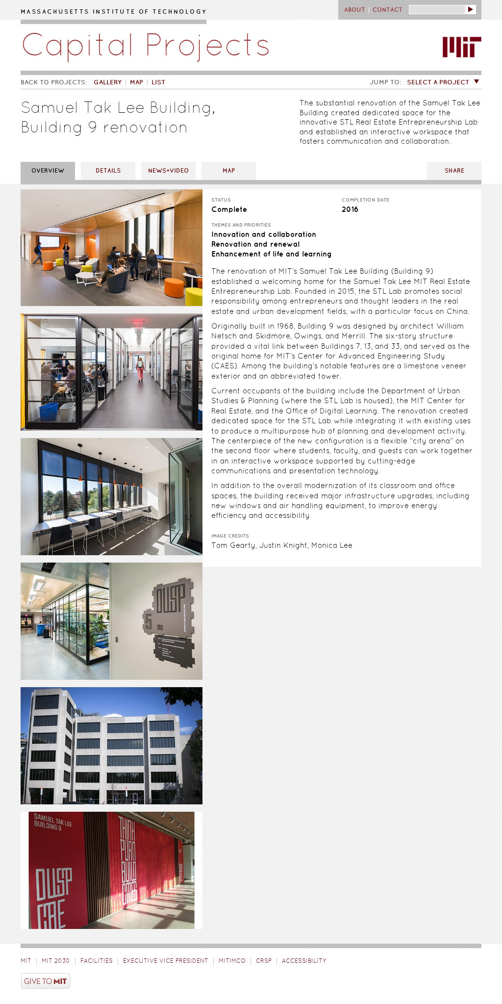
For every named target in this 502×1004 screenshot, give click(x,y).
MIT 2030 (56, 961)
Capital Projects (146, 47)
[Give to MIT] (251, 982)
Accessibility (304, 961)
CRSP (264, 961)
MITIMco (232, 961)
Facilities (96, 961)
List (158, 82)
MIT (26, 961)
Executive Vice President (165, 961)
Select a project (438, 82)
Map (136, 82)
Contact (387, 10)
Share (454, 171)
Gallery (108, 82)
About (354, 10)
